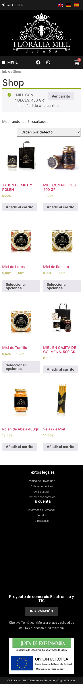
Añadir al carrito (19, 207)
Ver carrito (61, 96)
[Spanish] (77, 5)
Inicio (6, 72)
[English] (61, 5)
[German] (69, 5)
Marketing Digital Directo (59, 680)
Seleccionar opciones (16, 286)
